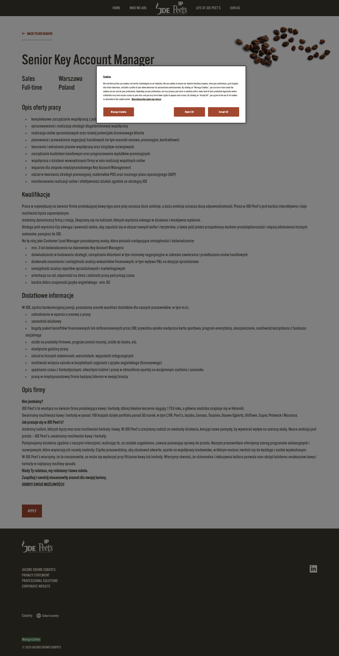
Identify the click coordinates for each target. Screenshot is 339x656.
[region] (171, 95)
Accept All (223, 112)
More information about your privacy (146, 99)
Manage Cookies (118, 112)
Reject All (189, 112)
